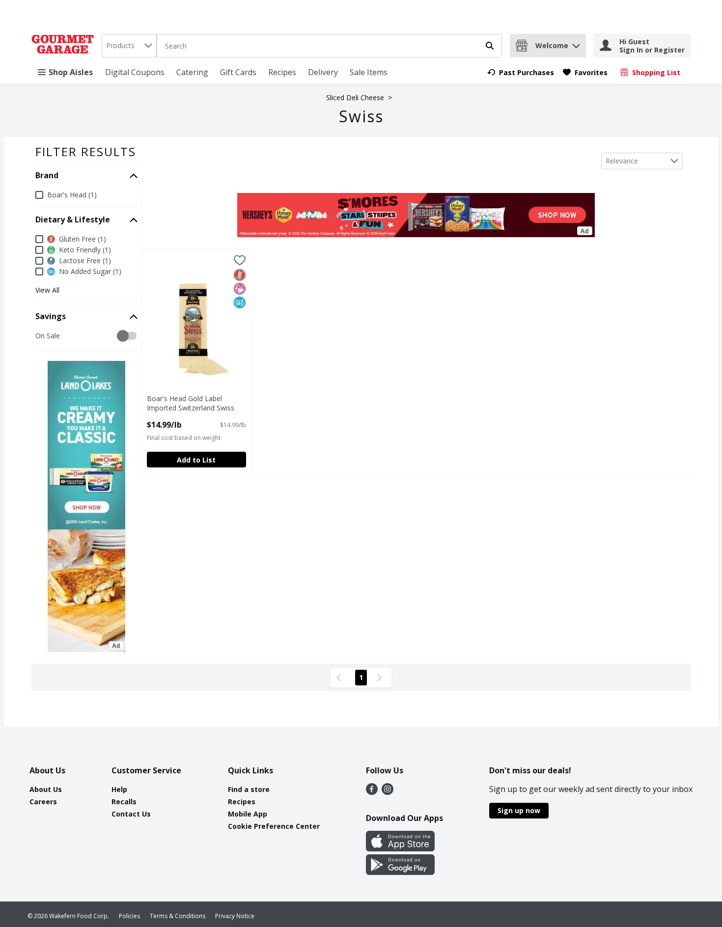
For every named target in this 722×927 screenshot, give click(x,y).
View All (47, 290)
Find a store (249, 789)
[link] (520, 72)
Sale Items (369, 72)
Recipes (282, 72)
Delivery (323, 72)
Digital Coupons (135, 72)
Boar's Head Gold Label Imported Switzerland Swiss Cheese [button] (190, 403)
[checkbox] (40, 336)
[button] (576, 43)
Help (119, 789)
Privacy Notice (234, 916)
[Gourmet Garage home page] (64, 45)
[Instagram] (387, 792)
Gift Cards (238, 72)
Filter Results (85, 151)
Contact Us (131, 813)
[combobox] (129, 45)
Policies (129, 916)
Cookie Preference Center (274, 826)
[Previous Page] (340, 677)
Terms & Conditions (177, 916)
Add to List (196, 459)
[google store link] (400, 872)
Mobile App (247, 813)
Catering (192, 72)
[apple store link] (400, 848)
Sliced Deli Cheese (355, 97)
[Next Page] (381, 677)
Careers (43, 801)
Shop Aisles (71, 72)
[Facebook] (372, 792)
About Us (45, 789)
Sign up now (519, 810)
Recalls (124, 801)
